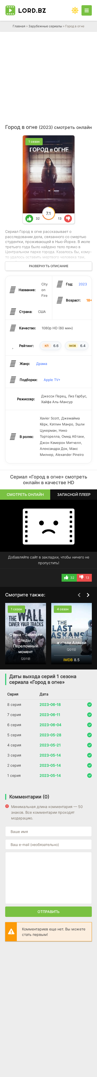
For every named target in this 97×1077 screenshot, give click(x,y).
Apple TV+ (52, 380)
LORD (32, 10)
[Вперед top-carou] (88, 595)
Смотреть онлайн (25, 494)
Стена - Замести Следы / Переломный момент (25, 643)
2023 (83, 284)
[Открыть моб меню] (86, 10)
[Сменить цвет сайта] (75, 10)
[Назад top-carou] (79, 595)
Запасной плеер (74, 494)
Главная (19, 26)
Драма (41, 364)
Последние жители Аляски (71, 639)
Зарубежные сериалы (45, 26)
